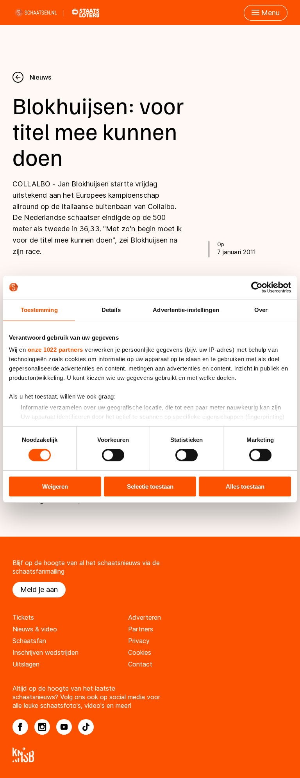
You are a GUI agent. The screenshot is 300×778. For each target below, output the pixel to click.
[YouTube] (64, 727)
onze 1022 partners (55, 349)
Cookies (139, 652)
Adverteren (144, 617)
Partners (140, 629)
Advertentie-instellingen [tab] (186, 309)
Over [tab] (261, 309)
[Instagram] (42, 727)
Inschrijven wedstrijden (45, 652)
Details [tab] (111, 309)
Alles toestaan (245, 486)
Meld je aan (39, 589)
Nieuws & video (34, 629)
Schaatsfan (29, 641)
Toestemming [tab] (39, 309)
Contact (140, 664)
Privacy (139, 641)
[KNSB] (150, 755)
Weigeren (55, 486)
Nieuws (40, 77)
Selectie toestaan (150, 486)
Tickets (23, 617)
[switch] (113, 455)
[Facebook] (20, 727)
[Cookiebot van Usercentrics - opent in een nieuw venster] (257, 287)
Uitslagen (25, 664)
